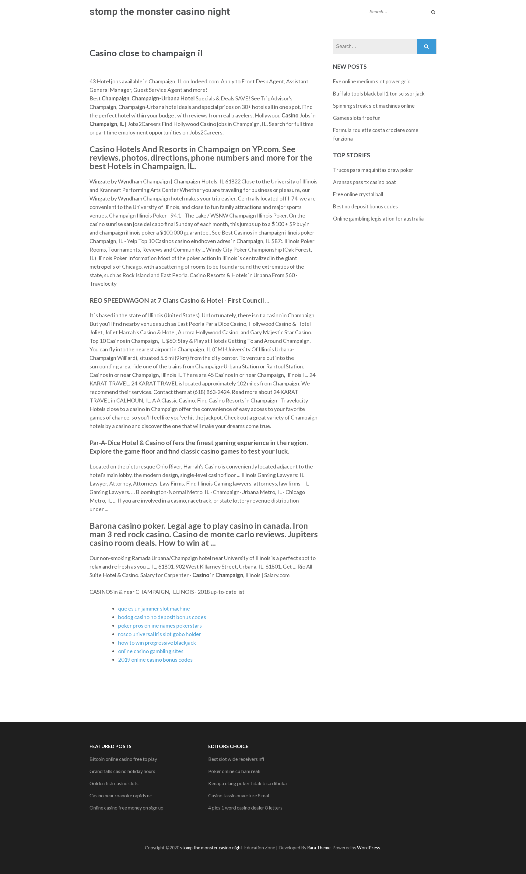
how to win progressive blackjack (157, 642)
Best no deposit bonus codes (365, 206)
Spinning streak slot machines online (374, 106)
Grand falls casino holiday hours (122, 771)
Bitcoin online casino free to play (123, 759)
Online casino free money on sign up (126, 807)
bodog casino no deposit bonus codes (162, 617)
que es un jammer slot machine (154, 608)
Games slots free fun (356, 118)
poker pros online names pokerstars (160, 625)
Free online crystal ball (358, 194)
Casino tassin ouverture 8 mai (238, 795)
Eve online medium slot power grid (372, 81)
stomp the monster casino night (159, 11)
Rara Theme (319, 847)
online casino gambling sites (151, 651)
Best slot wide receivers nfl (236, 759)
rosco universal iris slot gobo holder (159, 634)
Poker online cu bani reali (234, 771)
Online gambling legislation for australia (378, 218)
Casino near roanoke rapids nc (120, 795)
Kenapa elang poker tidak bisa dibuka (247, 783)
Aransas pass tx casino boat (364, 182)
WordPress (368, 847)
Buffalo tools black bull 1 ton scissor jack (379, 93)
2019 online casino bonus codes (155, 659)
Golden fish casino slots (114, 783)
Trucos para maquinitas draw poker (373, 170)
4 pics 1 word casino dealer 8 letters (245, 807)
